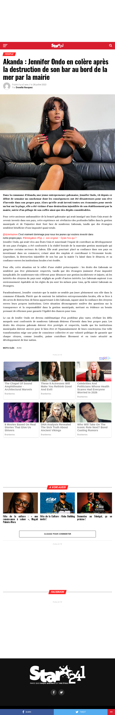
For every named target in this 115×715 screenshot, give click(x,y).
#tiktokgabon (30, 238)
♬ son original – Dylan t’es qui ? (60, 238)
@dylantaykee (10, 234)
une (20, 348)
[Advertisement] (57, 21)
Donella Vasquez (24, 87)
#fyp (39, 238)
